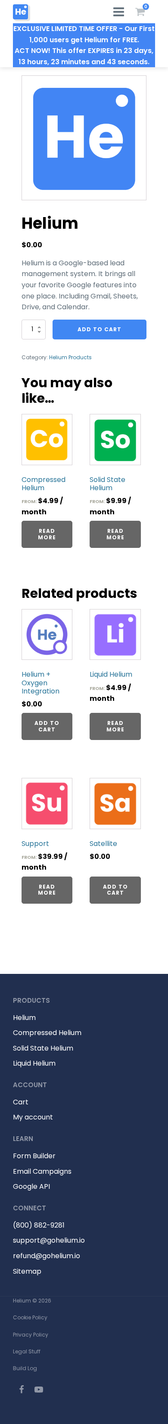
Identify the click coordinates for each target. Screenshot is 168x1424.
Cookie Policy (30, 1317)
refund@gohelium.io (46, 1256)
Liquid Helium (34, 1063)
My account (33, 1117)
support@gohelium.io (49, 1240)
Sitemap (27, 1271)
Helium (24, 1018)
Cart (20, 1102)
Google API (31, 1186)
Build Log (25, 1368)
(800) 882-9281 (39, 1225)
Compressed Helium (47, 1033)
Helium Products (70, 357)
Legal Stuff (26, 1351)
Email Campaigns (42, 1171)
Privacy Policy (30, 1334)
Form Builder (34, 1156)
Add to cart (99, 329)
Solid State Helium (43, 1048)
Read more (47, 534)
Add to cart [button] (46, 726)
